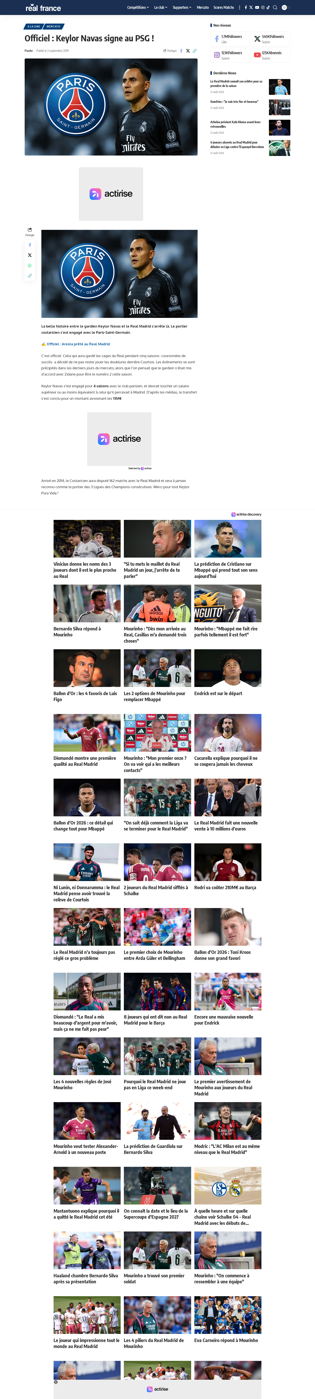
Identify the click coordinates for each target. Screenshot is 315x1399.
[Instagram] (263, 7)
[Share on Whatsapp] (30, 265)
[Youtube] (270, 55)
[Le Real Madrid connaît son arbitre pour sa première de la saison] (279, 87)
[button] (240, 7)
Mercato (53, 26)
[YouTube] (257, 7)
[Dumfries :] (279, 107)
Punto (29, 50)
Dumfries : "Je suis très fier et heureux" (234, 101)
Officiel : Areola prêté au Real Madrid (78, 344)
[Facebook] (246, 7)
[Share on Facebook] (181, 50)
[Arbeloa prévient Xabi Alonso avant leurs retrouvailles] (279, 128)
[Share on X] (188, 50)
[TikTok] (268, 7)
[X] (251, 7)
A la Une (34, 26)
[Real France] (52, 7)
